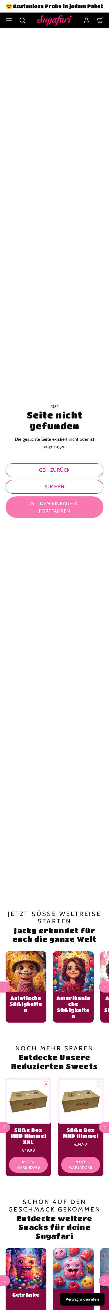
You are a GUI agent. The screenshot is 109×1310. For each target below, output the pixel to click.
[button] (9, 20)
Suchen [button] (54, 486)
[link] (86, 20)
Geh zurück (54, 470)
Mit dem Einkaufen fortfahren (54, 507)
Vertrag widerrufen (82, 1299)
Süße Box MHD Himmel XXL (28, 1136)
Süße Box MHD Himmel (81, 1133)
